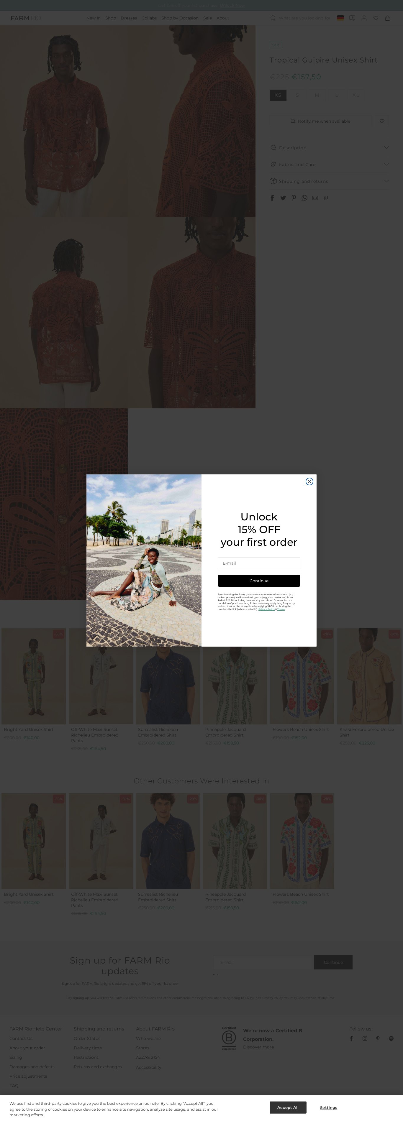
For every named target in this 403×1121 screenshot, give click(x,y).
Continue (259, 580)
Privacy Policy (266, 609)
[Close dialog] (309, 481)
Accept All (288, 1107)
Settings (328, 1107)
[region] (201, 1108)
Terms (281, 609)
